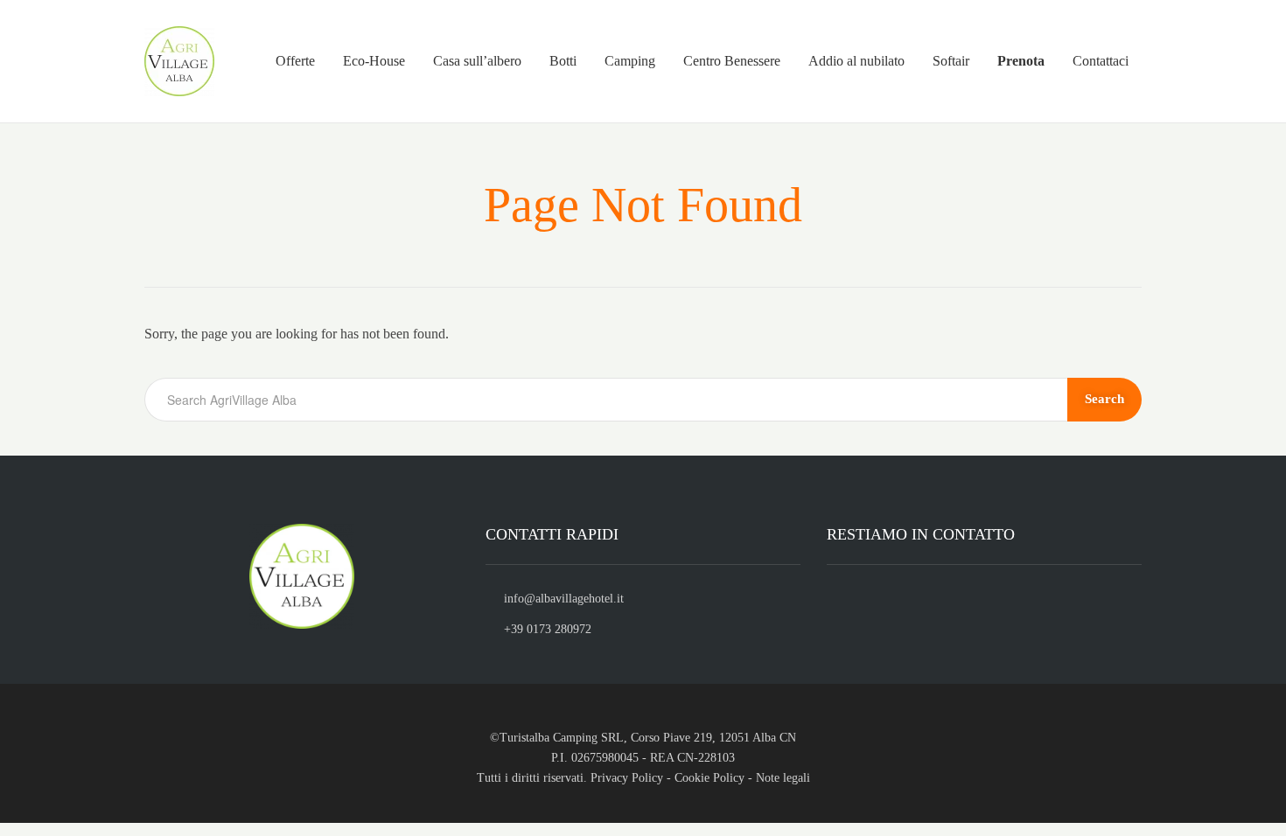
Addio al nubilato (856, 60)
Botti (563, 60)
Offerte (295, 60)
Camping (630, 60)
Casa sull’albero (477, 60)
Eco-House (374, 60)
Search (1104, 399)
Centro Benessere (731, 60)
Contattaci (1101, 60)
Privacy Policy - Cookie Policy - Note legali (700, 777)
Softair (951, 60)
